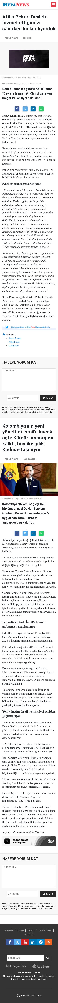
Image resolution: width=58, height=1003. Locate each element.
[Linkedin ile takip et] (33, 942)
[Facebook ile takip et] (10, 942)
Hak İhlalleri (29, 458)
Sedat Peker (15, 338)
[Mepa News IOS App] (42, 966)
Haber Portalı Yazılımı (31, 995)
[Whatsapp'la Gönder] (41, 108)
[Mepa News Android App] (15, 966)
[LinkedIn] (33, 108)
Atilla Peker (14, 342)
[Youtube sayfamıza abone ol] (25, 942)
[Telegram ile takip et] (41, 942)
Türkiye (27, 37)
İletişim (31, 930)
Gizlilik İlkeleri (45, 930)
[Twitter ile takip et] (17, 942)
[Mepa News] (16, 4)
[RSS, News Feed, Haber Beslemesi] (48, 942)
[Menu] (54, 4)
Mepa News (11, 37)
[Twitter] (25, 108)
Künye (20, 930)
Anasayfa (8, 930)
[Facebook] (17, 108)
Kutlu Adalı (14, 345)
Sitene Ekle (29, 934)
